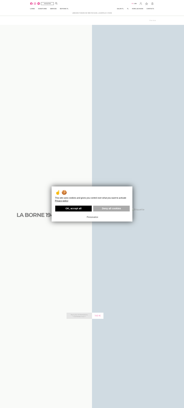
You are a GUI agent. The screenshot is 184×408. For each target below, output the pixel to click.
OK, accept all (73, 208)
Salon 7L (120, 8)
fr (132, 3)
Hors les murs (137, 8)
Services (53, 8)
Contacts (150, 8)
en (136, 3)
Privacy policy (61, 201)
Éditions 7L (64, 8)
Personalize (92, 217)
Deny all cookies (111, 208)
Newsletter (47, 3)
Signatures (42, 8)
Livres (32, 8)
